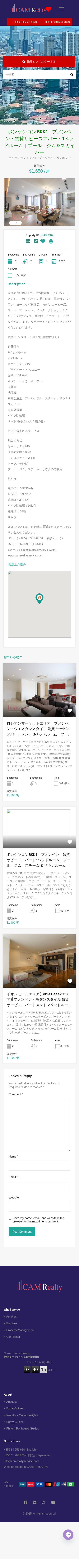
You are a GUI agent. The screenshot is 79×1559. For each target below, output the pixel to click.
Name (13, 1156)
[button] (43, 604)
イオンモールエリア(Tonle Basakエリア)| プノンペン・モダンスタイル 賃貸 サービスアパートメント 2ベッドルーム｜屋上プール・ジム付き (39, 1000)
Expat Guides (14, 1408)
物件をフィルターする (41, 61)
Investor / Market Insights (22, 1415)
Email (13, 1177)
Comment (16, 1094)
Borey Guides (15, 1421)
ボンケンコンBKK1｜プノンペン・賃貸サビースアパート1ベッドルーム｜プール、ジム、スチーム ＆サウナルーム (38, 860)
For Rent (11, 1316)
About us (11, 1401)
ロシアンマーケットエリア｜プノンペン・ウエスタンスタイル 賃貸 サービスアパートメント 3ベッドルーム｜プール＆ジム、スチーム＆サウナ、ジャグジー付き (39, 729)
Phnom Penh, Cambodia (21, 1355)
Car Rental (13, 1336)
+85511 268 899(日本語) (57, 22)
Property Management (20, 1330)
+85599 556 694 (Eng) (25, 22)
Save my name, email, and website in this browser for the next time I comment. (39, 1219)
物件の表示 (39, 706)
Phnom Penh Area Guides (22, 1428)
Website (14, 1197)
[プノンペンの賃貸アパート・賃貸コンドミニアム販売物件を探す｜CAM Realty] (29, 9)
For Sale (11, 1323)
